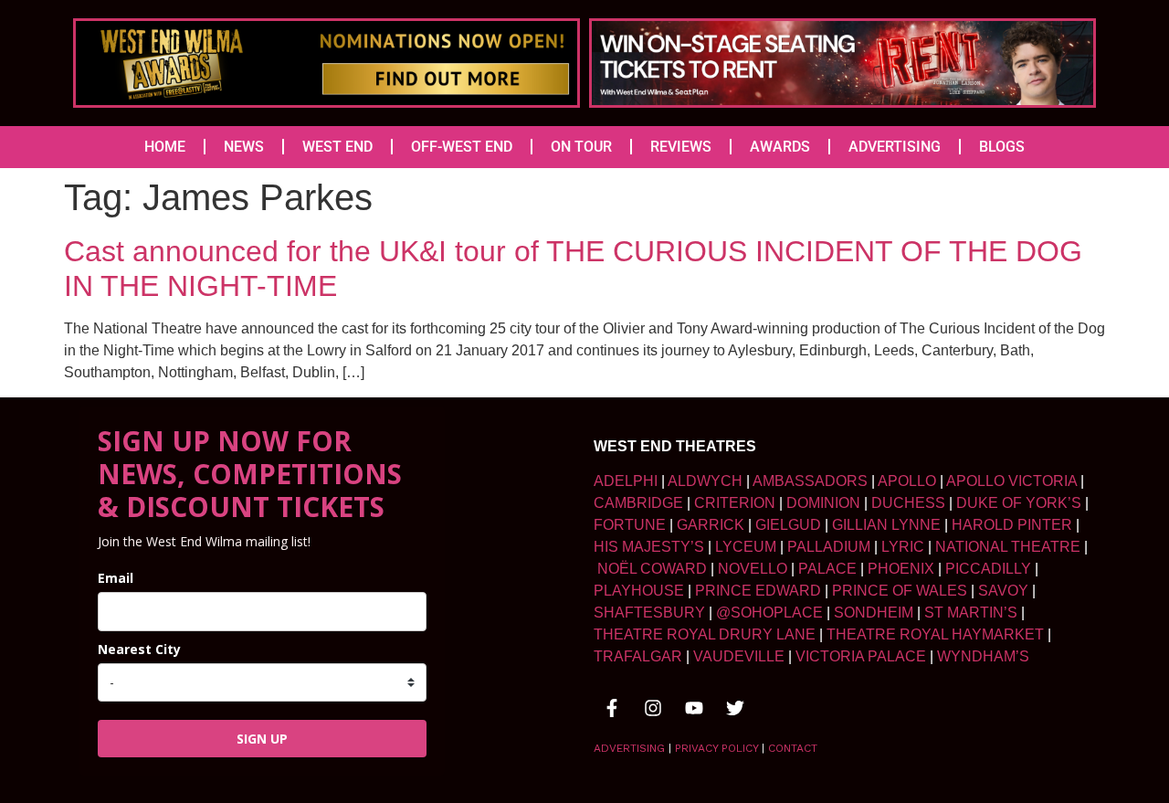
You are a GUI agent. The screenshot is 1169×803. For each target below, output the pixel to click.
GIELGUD (788, 525)
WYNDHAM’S (983, 656)
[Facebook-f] (612, 708)
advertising (629, 748)
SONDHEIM (873, 612)
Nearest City (139, 649)
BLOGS (1002, 146)
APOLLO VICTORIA (1011, 481)
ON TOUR (581, 146)
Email (115, 577)
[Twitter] (735, 708)
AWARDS (780, 146)
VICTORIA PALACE (860, 656)
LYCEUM (745, 547)
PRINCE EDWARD (758, 590)
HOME (164, 146)
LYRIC (902, 547)
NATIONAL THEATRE (1007, 547)
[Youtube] (694, 708)
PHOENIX (901, 568)
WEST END (337, 146)
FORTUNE (630, 525)
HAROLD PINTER (1012, 525)
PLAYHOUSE (639, 590)
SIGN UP (262, 738)
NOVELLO (752, 568)
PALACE (827, 568)
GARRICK (710, 525)
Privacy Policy (716, 748)
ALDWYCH (705, 481)
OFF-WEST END (461, 146)
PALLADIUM (828, 547)
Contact (792, 748)
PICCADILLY (988, 568)
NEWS (244, 146)
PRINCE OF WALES (899, 590)
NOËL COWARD (652, 568)
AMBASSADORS (810, 481)
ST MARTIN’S (970, 612)
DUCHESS (908, 503)
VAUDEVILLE (739, 656)
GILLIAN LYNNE (886, 525)
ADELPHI (626, 481)
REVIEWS (680, 146)
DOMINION (823, 503)
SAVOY (1003, 590)
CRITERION (734, 503)
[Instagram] (653, 708)
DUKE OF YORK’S (1018, 503)
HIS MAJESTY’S (649, 547)
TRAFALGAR (638, 656)
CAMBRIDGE (638, 503)
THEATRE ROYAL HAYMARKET (935, 634)
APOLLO (907, 481)
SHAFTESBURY (649, 612)
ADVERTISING (894, 146)
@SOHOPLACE (769, 612)
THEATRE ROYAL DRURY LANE (705, 634)
